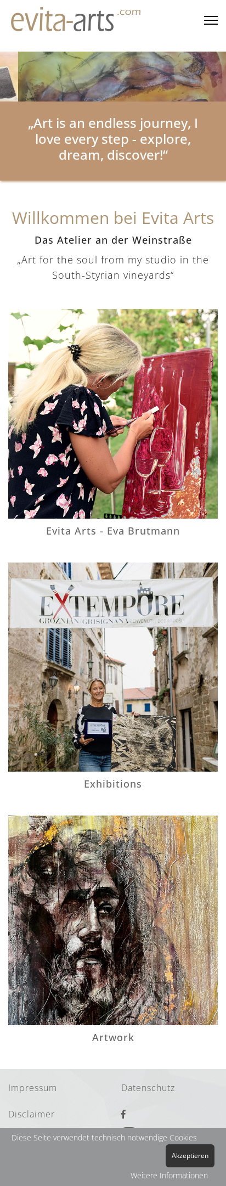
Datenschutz (148, 1088)
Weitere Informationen (169, 1175)
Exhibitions (113, 783)
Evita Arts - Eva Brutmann (113, 530)
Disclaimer (31, 1114)
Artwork (113, 1037)
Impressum (32, 1088)
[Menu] (211, 20)
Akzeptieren (190, 1155)
